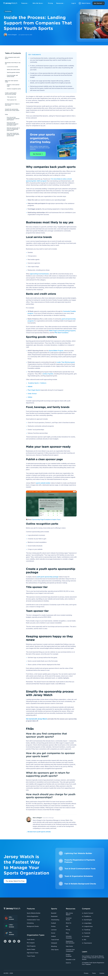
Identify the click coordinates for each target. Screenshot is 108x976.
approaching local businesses (39, 274)
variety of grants (48, 374)
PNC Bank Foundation (61, 332)
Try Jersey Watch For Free (15, 881)
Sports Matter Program (56, 350)
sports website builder (43, 483)
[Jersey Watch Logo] (11, 3)
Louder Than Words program (65, 362)
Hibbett (30, 386)
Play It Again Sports (34, 390)
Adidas (30, 397)
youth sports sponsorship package (47, 577)
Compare (86, 909)
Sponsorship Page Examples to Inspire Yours (46, 519)
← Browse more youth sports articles (38, 832)
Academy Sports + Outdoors (37, 383)
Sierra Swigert (37, 817)
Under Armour (32, 393)
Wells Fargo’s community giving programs (62, 330)
